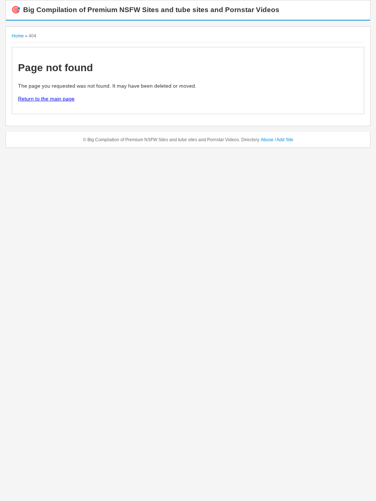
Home (18, 36)
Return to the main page (46, 99)
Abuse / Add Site (277, 139)
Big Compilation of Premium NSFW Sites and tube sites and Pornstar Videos (145, 10)
